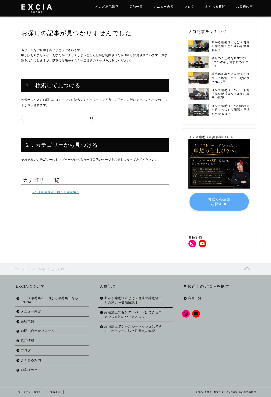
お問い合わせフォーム (38, 331)
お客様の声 (244, 6)
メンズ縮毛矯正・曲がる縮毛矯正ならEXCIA (49, 300)
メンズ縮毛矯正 (107, 6)
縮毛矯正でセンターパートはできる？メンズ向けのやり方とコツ (133, 314)
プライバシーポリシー (31, 392)
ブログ (189, 6)
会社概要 (27, 321)
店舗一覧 (136, 6)
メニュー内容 (163, 6)
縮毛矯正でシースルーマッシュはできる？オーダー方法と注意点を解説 (133, 329)
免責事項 (55, 392)
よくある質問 (215, 6)
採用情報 (27, 340)
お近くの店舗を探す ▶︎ (219, 201)
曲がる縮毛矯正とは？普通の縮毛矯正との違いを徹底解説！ (133, 300)
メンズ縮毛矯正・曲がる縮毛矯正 (55, 192)
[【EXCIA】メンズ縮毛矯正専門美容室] (36, 15)
